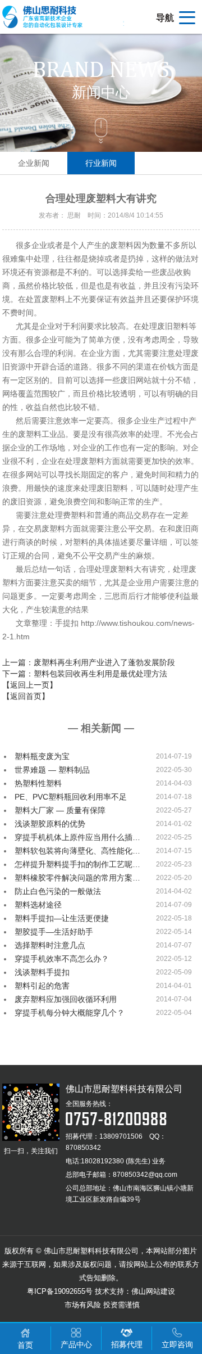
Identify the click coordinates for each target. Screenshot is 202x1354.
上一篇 (88, 662)
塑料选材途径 (38, 904)
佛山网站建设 (153, 1291)
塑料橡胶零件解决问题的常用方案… (77, 877)
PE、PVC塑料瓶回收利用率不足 (71, 796)
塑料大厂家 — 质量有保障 (60, 810)
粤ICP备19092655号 (60, 1291)
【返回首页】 (25, 696)
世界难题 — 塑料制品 (52, 769)
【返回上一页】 (29, 684)
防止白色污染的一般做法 (58, 891)
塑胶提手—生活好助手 (54, 931)
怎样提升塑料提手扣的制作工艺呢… (77, 864)
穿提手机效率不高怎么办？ (62, 958)
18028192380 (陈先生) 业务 (123, 1161)
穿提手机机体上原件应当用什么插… (77, 837)
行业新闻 (101, 163)
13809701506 (121, 1136)
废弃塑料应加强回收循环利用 (66, 999)
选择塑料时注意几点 (50, 945)
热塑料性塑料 (38, 783)
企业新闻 (33, 163)
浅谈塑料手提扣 (42, 972)
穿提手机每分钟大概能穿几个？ (70, 1012)
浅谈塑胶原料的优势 (50, 823)
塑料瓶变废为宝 (42, 756)
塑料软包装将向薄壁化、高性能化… (77, 850)
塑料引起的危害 (42, 985)
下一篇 (84, 673)
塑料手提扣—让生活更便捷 (62, 918)
